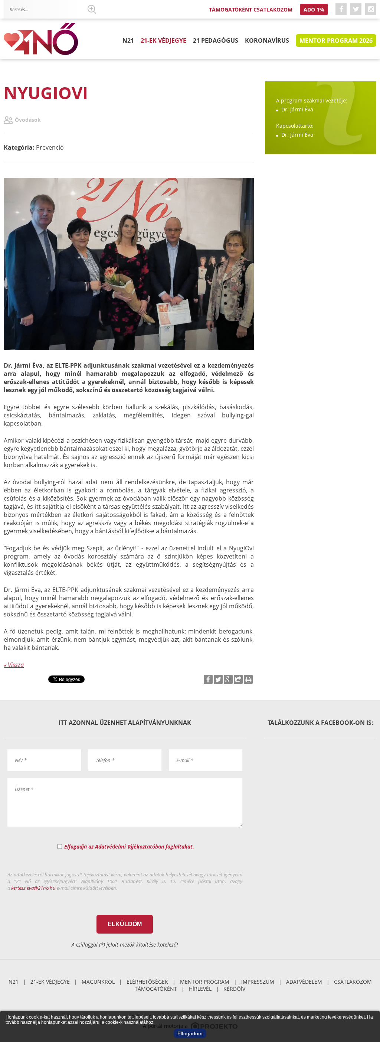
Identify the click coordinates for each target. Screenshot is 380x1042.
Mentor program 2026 (336, 40)
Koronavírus (267, 40)
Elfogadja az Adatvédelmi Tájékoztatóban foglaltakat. (129, 846)
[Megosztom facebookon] (208, 679)
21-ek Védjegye (163, 40)
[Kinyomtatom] (248, 679)
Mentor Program (204, 981)
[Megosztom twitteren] (218, 679)
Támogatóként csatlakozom (250, 9)
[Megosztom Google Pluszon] (228, 679)
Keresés (91, 9)
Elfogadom (190, 1033)
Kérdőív (234, 988)
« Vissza (14, 665)
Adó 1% (314, 9)
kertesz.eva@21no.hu (33, 888)
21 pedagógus (215, 40)
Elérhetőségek (147, 981)
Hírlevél (200, 988)
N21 (128, 40)
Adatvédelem (304, 981)
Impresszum (257, 981)
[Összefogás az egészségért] (41, 39)
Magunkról (98, 981)
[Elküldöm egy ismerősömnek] (238, 679)
